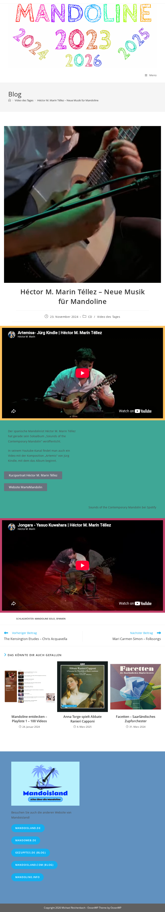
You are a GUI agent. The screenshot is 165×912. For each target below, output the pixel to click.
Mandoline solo (45, 618)
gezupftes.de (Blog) (30, 852)
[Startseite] (9, 100)
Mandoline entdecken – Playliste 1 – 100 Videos (29, 718)
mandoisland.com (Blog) (34, 865)
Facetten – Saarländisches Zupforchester (135, 718)
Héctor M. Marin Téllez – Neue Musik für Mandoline (67, 100)
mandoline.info (27, 877)
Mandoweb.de (25, 840)
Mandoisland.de (28, 828)
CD (90, 317)
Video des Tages (108, 317)
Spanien (61, 618)
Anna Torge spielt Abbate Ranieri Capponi (82, 718)
